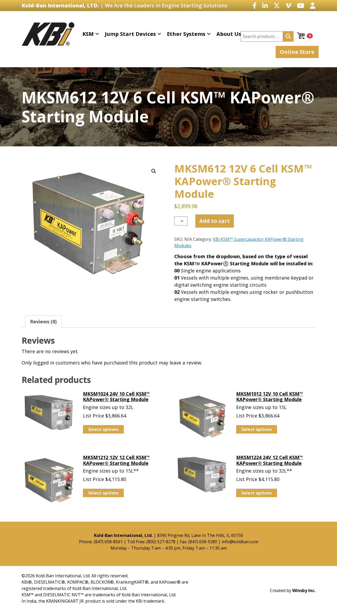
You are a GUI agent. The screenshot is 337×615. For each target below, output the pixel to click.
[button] (153, 171)
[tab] (43, 321)
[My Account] (312, 5)
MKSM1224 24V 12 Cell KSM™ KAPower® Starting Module (269, 460)
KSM (88, 33)
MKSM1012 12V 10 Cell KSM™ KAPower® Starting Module (269, 397)
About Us (228, 33)
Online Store (297, 51)
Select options (103, 429)
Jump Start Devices (130, 33)
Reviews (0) (43, 321)
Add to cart (214, 220)
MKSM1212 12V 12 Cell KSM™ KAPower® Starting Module (116, 460)
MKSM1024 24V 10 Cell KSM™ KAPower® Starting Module (116, 397)
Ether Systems (186, 33)
